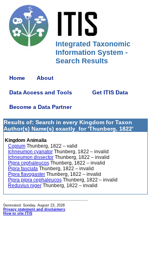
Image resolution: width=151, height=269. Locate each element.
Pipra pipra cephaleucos (35, 180)
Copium (16, 146)
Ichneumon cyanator (30, 151)
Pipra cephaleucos (28, 163)
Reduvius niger (24, 185)
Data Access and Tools (40, 92)
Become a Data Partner (40, 107)
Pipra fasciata (23, 168)
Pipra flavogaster (26, 174)
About (45, 78)
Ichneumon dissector (31, 157)
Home (17, 78)
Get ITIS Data (110, 92)
